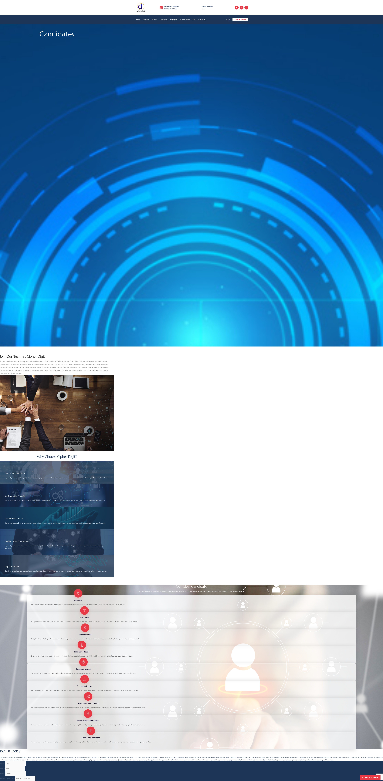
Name (2, 764)
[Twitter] (241, 7)
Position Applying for (7, 778)
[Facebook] (237, 7)
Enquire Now (370, 777)
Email (2, 769)
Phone (2, 774)
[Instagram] (246, 7)
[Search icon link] (227, 19)
